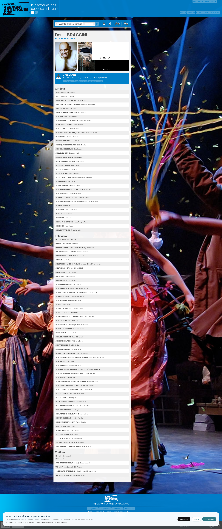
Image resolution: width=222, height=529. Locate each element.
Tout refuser (184, 519)
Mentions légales (124, 512)
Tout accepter (209, 519)
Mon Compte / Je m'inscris (203, 1)
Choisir (196, 519)
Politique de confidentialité (96, 512)
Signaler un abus (111, 512)
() (86, 78)
